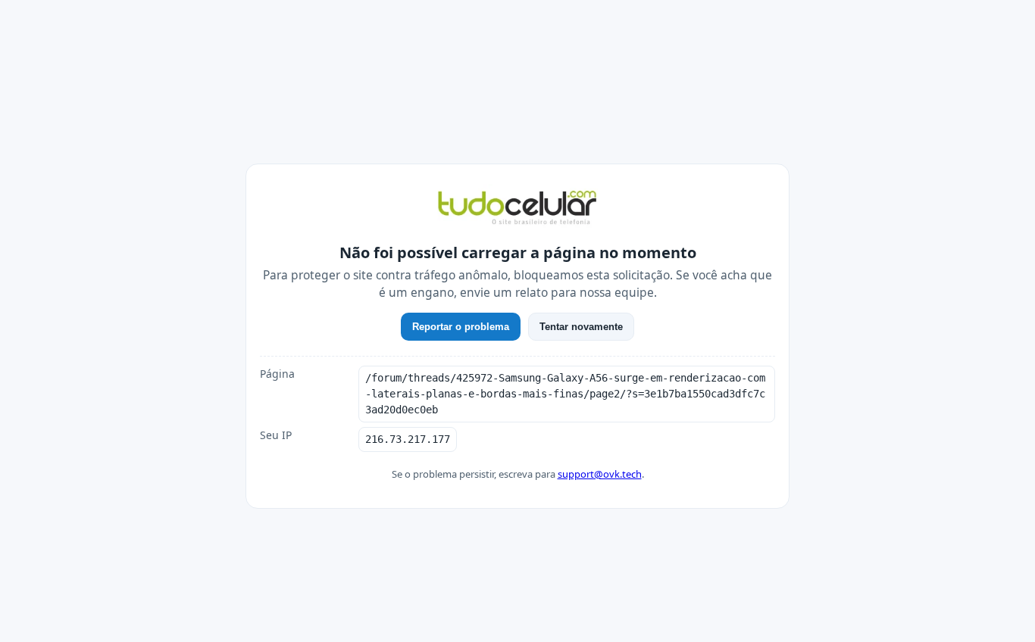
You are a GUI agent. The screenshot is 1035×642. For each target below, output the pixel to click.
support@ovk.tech (600, 474)
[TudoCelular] (517, 209)
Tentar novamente (581, 326)
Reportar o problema (460, 326)
